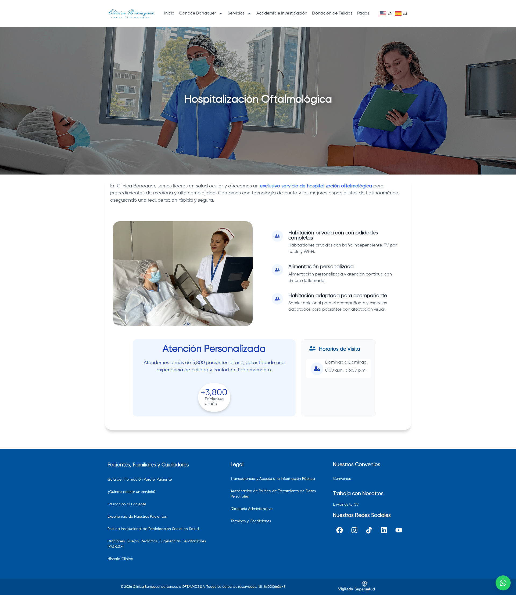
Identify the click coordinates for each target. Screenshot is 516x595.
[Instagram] (354, 530)
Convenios (342, 479)
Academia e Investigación (281, 13)
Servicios (236, 13)
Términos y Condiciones (251, 521)
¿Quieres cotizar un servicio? (132, 492)
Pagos (363, 13)
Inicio (169, 13)
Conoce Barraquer (197, 13)
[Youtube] (399, 530)
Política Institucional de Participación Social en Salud (153, 529)
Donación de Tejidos (332, 13)
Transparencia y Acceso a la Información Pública (273, 479)
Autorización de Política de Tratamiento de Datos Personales (273, 493)
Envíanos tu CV (346, 504)
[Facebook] (339, 530)
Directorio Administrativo (252, 509)
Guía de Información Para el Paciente (140, 479)
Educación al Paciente (127, 504)
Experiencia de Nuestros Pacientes (137, 516)
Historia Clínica (120, 559)
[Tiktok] (369, 530)
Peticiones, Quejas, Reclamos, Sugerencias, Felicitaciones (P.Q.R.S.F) (157, 544)
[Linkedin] (384, 530)
